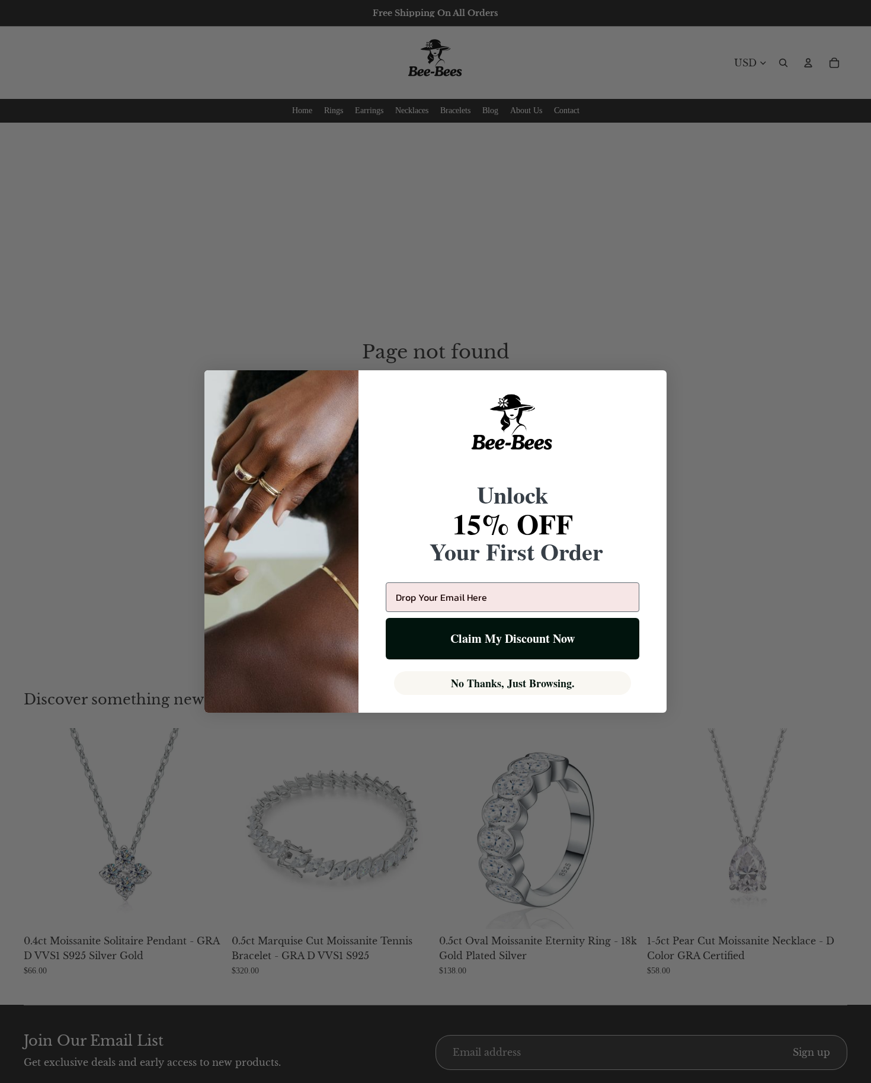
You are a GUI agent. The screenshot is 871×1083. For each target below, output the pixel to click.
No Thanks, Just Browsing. (513, 683)
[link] (512, 429)
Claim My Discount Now (512, 638)
